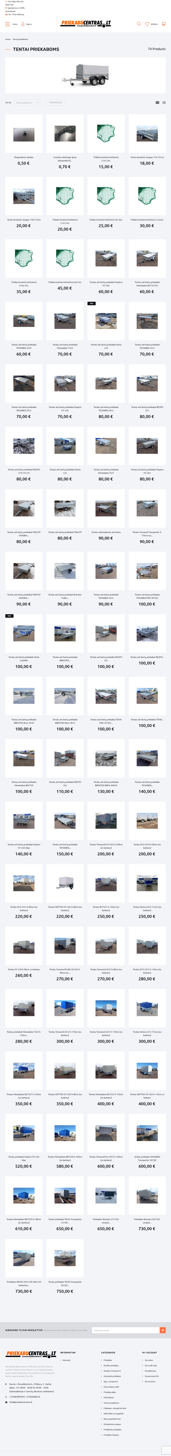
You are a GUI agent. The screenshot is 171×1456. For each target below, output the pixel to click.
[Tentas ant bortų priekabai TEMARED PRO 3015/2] (147, 571)
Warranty (66, 1360)
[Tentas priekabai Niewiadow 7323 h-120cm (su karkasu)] (23, 1008)
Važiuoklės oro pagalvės (114, 1413)
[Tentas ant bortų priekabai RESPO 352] (65, 758)
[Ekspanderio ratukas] (23, 133)
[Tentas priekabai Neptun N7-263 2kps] (23, 1133)
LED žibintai (109, 1397)
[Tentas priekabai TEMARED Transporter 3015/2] (147, 1133)
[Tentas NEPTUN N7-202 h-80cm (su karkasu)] (65, 883)
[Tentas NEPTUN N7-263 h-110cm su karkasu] (147, 1070)
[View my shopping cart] (164, 24)
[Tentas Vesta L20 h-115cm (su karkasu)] (147, 883)
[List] (164, 102)
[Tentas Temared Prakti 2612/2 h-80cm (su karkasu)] (65, 945)
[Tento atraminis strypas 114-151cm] (147, 133)
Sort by (8, 102)
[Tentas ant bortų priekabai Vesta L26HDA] (23, 633)
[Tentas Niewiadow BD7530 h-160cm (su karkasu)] (65, 1133)
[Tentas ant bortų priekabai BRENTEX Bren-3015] (65, 695)
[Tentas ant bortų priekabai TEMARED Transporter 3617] (65, 820)
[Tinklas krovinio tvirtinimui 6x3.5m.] (65, 258)
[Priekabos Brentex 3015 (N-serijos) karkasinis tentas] (147, 1195)
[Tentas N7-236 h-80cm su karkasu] (23, 945)
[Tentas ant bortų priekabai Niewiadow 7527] (106, 445)
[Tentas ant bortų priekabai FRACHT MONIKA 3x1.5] (23, 571)
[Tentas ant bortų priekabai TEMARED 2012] (23, 383)
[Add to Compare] (32, 118)
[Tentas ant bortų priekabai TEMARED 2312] (147, 321)
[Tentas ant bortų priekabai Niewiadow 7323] (65, 321)
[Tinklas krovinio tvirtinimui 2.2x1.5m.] (106, 133)
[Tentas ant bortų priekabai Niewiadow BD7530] (23, 758)
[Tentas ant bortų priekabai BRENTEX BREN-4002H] (106, 758)
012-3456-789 (14, 1)
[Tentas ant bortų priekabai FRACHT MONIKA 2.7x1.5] (23, 508)
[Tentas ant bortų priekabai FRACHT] (65, 508)
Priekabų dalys (110, 1392)
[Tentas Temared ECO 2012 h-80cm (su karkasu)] (106, 820)
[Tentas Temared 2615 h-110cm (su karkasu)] (106, 1008)
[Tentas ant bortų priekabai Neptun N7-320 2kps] (23, 820)
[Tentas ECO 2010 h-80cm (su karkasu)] (147, 820)
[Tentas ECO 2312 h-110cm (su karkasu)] (147, 945)
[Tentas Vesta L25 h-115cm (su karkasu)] (147, 1008)
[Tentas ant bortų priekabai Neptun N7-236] (65, 383)
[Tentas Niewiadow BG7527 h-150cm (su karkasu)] (106, 1070)
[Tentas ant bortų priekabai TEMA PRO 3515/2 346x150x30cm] (106, 695)
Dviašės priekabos (111, 1365)
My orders (149, 1360)
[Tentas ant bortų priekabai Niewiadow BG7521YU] (147, 258)
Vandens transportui (112, 1371)
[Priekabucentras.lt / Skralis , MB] (85, 24)
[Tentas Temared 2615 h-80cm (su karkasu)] (106, 945)
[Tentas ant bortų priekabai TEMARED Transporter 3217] (147, 758)
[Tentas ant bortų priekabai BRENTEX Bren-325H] (23, 695)
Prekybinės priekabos (113, 1429)
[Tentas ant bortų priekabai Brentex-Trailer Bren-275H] (65, 571)
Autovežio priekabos (112, 1376)
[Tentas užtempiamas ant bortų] (106, 508)
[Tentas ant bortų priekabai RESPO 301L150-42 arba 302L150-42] (147, 633)
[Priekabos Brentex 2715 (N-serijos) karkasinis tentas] (106, 1195)
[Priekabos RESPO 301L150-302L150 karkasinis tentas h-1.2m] (23, 1258)
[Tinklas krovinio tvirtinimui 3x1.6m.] (106, 196)
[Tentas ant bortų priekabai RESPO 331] (106, 633)
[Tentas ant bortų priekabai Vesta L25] (65, 445)
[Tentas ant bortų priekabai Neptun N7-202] (106, 258)
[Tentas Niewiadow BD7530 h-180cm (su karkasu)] (23, 1195)
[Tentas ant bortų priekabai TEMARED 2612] (106, 383)
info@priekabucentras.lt (20, 1402)
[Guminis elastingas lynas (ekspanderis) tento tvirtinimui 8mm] (65, 133)
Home (7, 39)
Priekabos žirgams (111, 1435)
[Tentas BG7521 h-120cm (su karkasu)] (106, 883)
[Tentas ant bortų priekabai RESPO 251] (147, 383)
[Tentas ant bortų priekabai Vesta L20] (106, 321)
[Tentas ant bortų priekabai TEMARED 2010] (23, 321)
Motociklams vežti (111, 1387)
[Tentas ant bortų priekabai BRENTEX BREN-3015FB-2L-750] (65, 633)
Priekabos (108, 1360)
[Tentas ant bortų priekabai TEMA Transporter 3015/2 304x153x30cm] (147, 695)
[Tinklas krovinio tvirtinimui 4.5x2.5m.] (23, 258)
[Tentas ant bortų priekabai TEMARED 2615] (106, 571)
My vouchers (150, 1381)
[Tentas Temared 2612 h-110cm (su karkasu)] (65, 1008)
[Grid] (157, 102)
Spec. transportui (111, 1381)
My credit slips (151, 1365)
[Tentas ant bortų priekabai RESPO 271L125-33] (23, 445)
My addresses (150, 1371)
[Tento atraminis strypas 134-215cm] (23, 196)
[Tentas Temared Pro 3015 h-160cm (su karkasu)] (106, 1133)
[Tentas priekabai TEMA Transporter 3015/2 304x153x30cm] (65, 1258)
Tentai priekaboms (111, 1403)
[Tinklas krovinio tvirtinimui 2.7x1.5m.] (65, 196)
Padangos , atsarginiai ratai (115, 1408)
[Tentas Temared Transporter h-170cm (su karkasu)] (147, 508)
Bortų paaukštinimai (112, 1419)
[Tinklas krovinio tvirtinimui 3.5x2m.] (147, 196)
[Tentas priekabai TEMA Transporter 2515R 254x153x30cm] (65, 1195)
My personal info (152, 1376)
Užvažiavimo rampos (112, 1424)
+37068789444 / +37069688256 (24, 1396)
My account (149, 1352)
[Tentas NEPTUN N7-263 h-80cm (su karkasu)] (65, 1070)
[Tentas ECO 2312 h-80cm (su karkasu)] (23, 883)
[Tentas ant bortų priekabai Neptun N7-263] (147, 445)
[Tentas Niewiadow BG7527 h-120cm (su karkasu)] (23, 1070)
